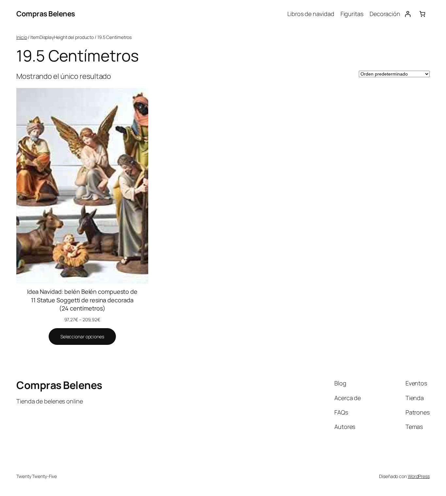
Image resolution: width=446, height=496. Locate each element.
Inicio (21, 37)
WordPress (419, 476)
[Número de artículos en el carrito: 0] (422, 14)
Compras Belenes (45, 14)
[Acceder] (407, 14)
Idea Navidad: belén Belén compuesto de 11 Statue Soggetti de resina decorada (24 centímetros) (82, 300)
